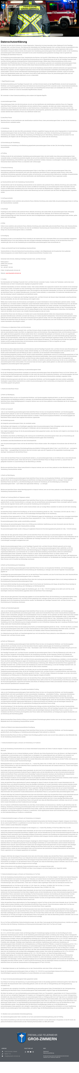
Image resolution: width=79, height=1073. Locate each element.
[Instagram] (77, 2)
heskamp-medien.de (55, 1057)
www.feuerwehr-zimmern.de (13, 273)
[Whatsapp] (69, 2)
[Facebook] (72, 2)
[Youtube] (74, 2)
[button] (76, 6)
